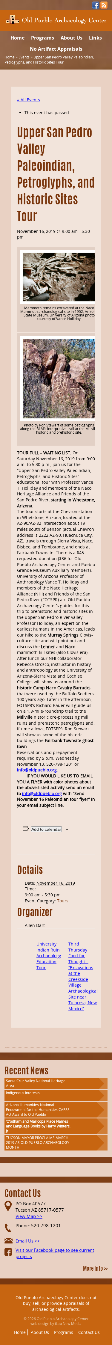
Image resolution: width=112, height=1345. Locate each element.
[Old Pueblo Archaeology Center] (56, 19)
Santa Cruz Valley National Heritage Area (35, 1083)
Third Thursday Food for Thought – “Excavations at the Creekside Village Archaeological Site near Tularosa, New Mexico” (83, 976)
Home (17, 37)
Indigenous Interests (23, 1092)
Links (95, 37)
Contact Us (89, 1332)
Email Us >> (28, 1241)
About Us (71, 37)
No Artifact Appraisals (56, 49)
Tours (62, 901)
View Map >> (29, 1216)
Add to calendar (46, 829)
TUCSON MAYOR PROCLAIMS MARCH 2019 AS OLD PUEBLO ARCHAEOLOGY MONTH (37, 1142)
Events (24, 57)
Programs (42, 37)
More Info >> (95, 1269)
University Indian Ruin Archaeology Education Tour (48, 955)
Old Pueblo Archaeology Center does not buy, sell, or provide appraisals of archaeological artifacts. (56, 1303)
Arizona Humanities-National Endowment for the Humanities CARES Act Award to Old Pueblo (38, 1109)
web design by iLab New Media (56, 1323)
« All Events (28, 99)
